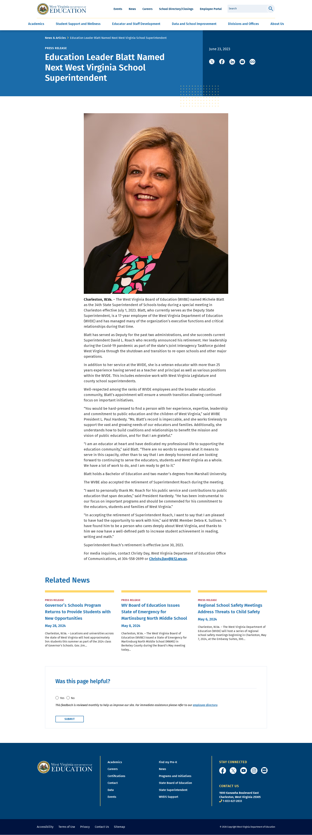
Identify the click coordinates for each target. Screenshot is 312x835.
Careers (147, 9)
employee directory (205, 705)
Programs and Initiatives (175, 776)
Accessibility (45, 826)
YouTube (243, 770)
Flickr (264, 770)
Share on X (212, 62)
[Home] (65, 767)
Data (111, 790)
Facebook (222, 770)
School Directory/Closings (176, 9)
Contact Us (102, 826)
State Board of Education (175, 783)
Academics (115, 762)
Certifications (116, 776)
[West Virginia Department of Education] (61, 9)
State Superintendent (173, 790)
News (132, 9)
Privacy (85, 826)
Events (118, 9)
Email (242, 62)
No (73, 698)
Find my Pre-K (168, 762)
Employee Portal (211, 9)
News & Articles (55, 38)
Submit (271, 8)
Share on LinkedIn (232, 62)
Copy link (252, 62)
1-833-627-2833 (232, 801)
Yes (62, 698)
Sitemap (119, 826)
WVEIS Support (168, 797)
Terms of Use (66, 826)
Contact (113, 783)
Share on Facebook (222, 62)
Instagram (254, 770)
